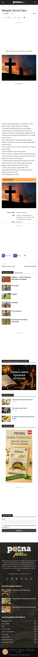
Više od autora (18, 272)
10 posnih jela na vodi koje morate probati (24, 598)
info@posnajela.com (24, 574)
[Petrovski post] (6, 313)
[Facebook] (7, 579)
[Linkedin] (16, 579)
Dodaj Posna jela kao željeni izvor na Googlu (20, 51)
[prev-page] (3, 328)
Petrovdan (15, 286)
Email (3, 519)
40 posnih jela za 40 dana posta (21, 590)
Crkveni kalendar (13, 650)
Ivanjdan (14, 294)
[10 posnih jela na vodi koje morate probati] (6, 601)
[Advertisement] (19, 35)
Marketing (21, 650)
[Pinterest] (21, 579)
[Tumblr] (26, 579)
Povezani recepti (7, 272)
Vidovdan (14, 302)
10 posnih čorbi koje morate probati (22, 399)
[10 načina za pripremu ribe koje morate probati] (6, 419)
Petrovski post (16, 311)
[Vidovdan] (6, 305)
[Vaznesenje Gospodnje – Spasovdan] (6, 322)
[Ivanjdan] (6, 296)
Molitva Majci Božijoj (30, 266)
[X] (31, 579)
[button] (3, 2)
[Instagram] (12, 579)
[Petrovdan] (6, 288)
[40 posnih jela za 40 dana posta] (6, 592)
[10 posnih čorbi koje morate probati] (6, 402)
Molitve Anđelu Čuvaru (8, 266)
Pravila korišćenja (29, 650)
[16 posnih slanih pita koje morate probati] (6, 609)
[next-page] (6, 328)
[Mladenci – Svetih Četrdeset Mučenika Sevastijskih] (6, 279)
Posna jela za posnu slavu (19, 408)
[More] (24, 17)
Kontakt (19, 651)
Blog (9, 6)
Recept (6, 13)
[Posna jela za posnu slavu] (6, 410)
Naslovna (4, 6)
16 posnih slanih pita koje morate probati (24, 607)
